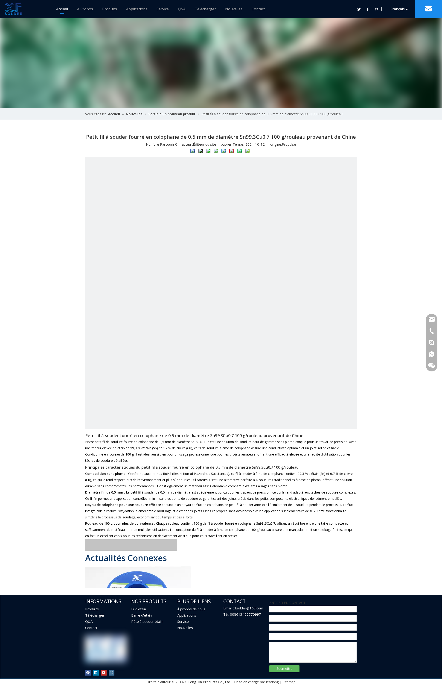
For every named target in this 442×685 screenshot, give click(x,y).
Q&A (182, 9)
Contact (258, 9)
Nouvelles (233, 9)
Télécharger (205, 9)
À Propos (85, 9)
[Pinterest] (376, 9)
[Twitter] (359, 9)
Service (163, 9)
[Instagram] (111, 672)
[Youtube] (104, 672)
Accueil (62, 9)
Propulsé (289, 144)
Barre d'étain (141, 615)
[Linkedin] (96, 672)
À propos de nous (191, 609)
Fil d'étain (138, 609)
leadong (272, 681)
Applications (136, 9)
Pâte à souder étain (147, 621)
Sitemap (289, 681)
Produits (109, 9)
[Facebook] (367, 9)
